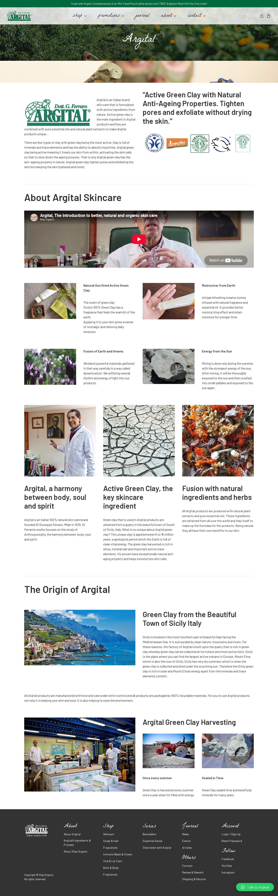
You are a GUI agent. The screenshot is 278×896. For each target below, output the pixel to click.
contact (194, 16)
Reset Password (232, 841)
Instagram (228, 872)
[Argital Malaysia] (19, 16)
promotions (109, 16)
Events (186, 841)
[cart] (268, 15)
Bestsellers (149, 834)
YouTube (227, 865)
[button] (255, 887)
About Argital (72, 834)
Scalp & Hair (111, 841)
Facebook (228, 859)
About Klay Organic (75, 851)
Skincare (108, 834)
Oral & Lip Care (112, 861)
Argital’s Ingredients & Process (77, 842)
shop (77, 16)
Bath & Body (110, 867)
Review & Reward (192, 872)
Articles (187, 847)
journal (143, 16)
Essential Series (152, 841)
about (166, 16)
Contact (187, 865)
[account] (262, 15)
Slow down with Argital (157, 847)
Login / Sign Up (231, 834)
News (185, 834)
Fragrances (110, 847)
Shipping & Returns (194, 879)
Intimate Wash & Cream (117, 854)
